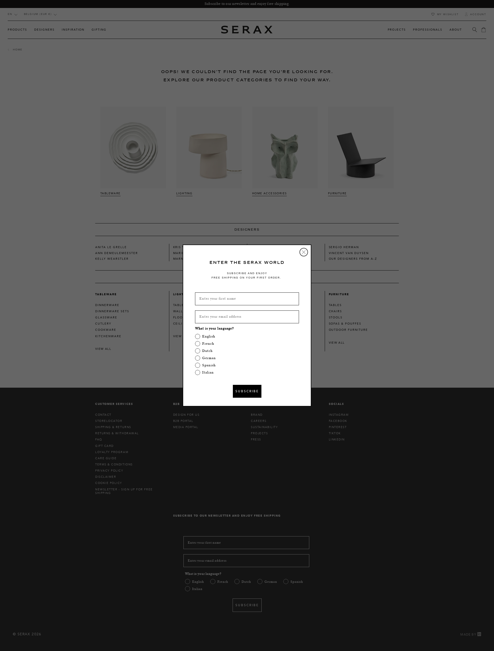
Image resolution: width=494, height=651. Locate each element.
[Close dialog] (304, 252)
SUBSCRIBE (247, 391)
